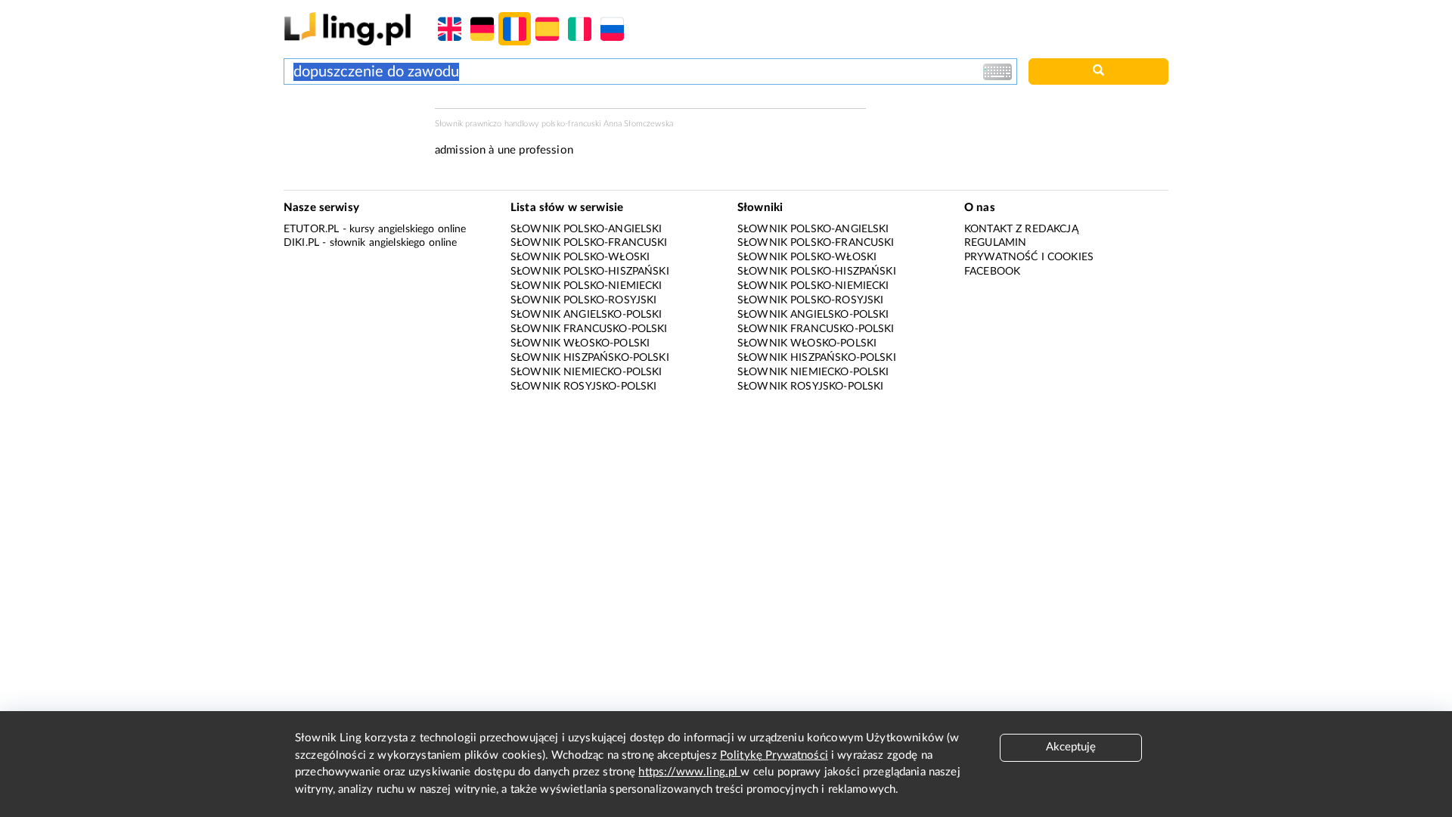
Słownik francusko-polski (589, 329)
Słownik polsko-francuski (589, 243)
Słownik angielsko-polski (586, 314)
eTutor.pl (311, 229)
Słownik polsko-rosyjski (583, 300)
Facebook (992, 271)
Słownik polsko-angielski (586, 229)
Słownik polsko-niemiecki (586, 286)
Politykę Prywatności (774, 755)
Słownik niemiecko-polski (586, 372)
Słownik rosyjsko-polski (583, 386)
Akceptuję (1071, 747)
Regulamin (995, 243)
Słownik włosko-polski (580, 343)
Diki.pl (301, 243)
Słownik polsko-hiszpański (589, 271)
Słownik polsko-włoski (580, 257)
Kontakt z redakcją (1021, 229)
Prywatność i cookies (1029, 257)
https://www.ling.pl (689, 772)
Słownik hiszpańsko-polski (589, 358)
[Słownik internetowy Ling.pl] (347, 28)
